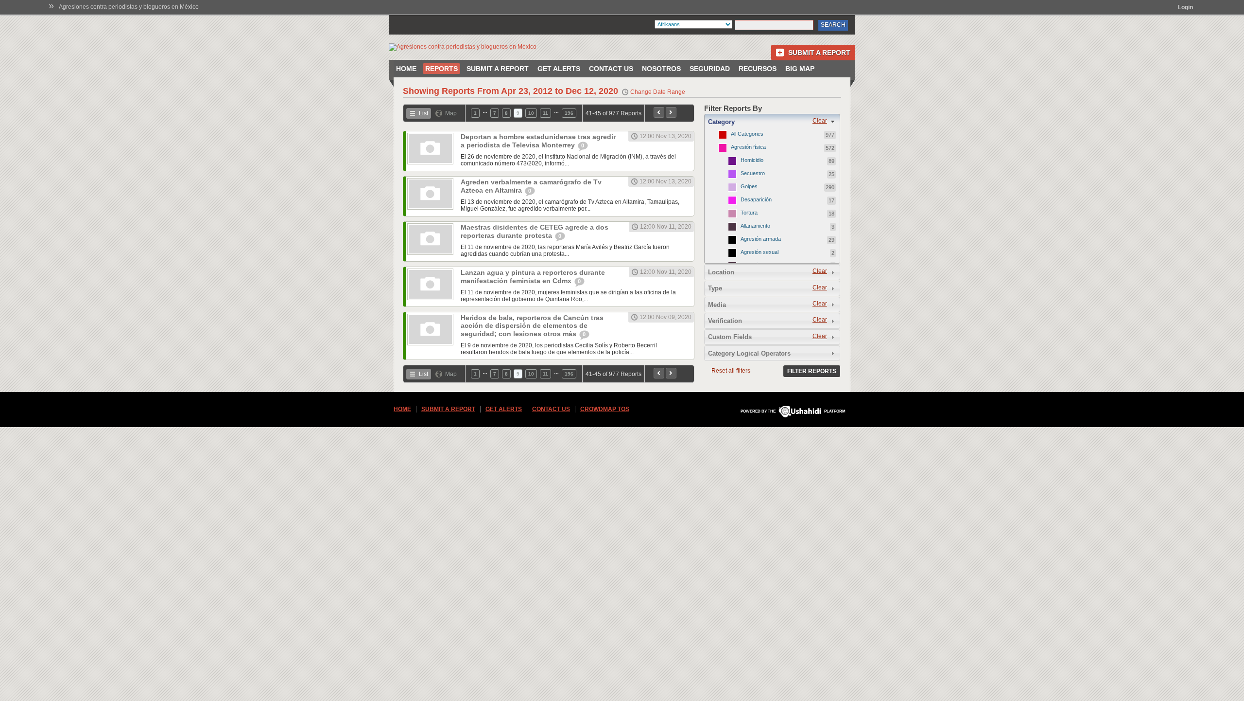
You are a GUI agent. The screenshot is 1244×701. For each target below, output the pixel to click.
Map (451, 113)
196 (569, 113)
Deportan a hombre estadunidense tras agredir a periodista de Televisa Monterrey (538, 141)
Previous (659, 112)
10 (531, 113)
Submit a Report (819, 52)
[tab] (772, 121)
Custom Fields (730, 337)
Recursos (758, 68)
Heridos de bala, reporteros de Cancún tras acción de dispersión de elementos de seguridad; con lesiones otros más (532, 326)
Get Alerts (558, 68)
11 (545, 113)
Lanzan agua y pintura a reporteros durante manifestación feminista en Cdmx (533, 277)
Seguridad (710, 68)
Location (721, 272)
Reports (441, 68)
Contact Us (611, 68)
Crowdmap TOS (604, 409)
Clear (819, 120)
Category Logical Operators (749, 353)
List (423, 113)
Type (715, 288)
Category (721, 122)
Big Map (799, 68)
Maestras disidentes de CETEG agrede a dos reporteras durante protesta (534, 231)
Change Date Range (657, 92)
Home (406, 68)
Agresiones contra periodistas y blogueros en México (129, 6)
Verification (725, 320)
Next (671, 112)
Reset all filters (730, 370)
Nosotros (661, 68)
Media (717, 304)
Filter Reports (811, 371)
